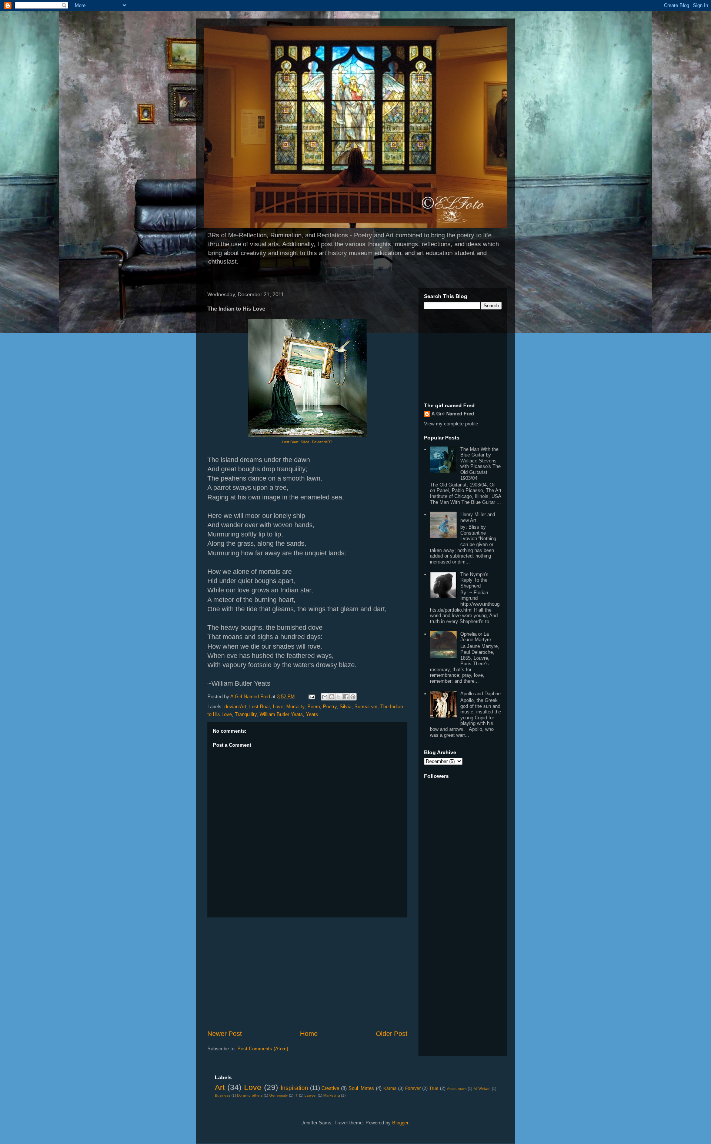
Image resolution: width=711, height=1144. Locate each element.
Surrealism (365, 706)
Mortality (295, 706)
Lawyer (310, 1095)
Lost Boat (259, 706)
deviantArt (235, 706)
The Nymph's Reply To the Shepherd (474, 580)
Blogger (400, 1122)
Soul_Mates (361, 1088)
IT (296, 1095)
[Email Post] (311, 696)
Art (220, 1087)
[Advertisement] (307, 973)
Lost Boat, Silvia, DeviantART (307, 442)
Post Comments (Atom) (262, 1048)
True (433, 1088)
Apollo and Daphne (480, 693)
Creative (330, 1088)
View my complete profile (451, 424)
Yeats (312, 714)
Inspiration (294, 1088)
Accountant (457, 1089)
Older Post (391, 1033)
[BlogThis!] (332, 696)
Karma (390, 1088)
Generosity (278, 1095)
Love (278, 706)
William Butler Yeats (281, 714)
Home (309, 1033)
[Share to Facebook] (346, 696)
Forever (413, 1088)
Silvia (345, 706)
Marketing (331, 1095)
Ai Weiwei (482, 1089)
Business (222, 1095)
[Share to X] (339, 696)
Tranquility (246, 714)
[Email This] (324, 696)
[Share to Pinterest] (353, 696)
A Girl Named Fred (452, 414)
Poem (313, 706)
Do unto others (250, 1095)
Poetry (330, 706)
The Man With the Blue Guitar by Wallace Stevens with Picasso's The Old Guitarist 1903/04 (480, 463)
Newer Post (224, 1033)
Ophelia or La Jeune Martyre (475, 637)
